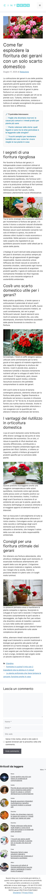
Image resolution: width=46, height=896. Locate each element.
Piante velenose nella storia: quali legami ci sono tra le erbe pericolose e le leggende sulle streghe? (22, 828)
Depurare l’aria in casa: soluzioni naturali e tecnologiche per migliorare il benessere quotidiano (22, 855)
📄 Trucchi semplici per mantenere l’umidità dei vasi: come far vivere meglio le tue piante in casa (21, 139)
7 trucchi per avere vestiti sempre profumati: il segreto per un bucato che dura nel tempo (21, 842)
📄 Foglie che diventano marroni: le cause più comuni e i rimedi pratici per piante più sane (22, 120)
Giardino (9, 663)
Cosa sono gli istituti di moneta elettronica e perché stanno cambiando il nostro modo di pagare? (21, 868)
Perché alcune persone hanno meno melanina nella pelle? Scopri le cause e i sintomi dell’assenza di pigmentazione (22, 791)
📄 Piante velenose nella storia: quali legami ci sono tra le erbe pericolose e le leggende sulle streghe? (22, 130)
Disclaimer (17, 893)
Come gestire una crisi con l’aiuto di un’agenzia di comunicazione (21, 778)
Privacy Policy (27, 893)
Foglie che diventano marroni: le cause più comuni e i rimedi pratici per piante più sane (22, 816)
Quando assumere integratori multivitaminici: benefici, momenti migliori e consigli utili (22, 804)
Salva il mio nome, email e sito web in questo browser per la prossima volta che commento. (23, 742)
